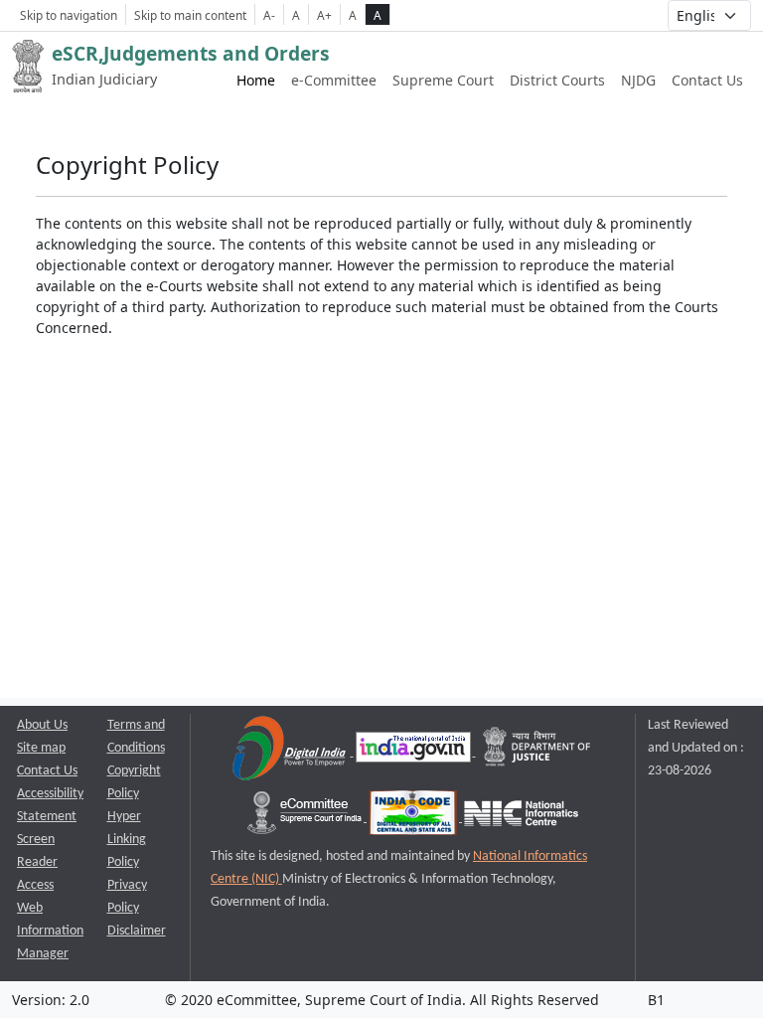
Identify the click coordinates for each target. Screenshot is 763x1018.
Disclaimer (136, 931)
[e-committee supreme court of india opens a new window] (306, 817)
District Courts (557, 80)
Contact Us (707, 80)
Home (255, 80)
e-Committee (334, 80)
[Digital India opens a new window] (291, 752)
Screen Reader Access (37, 862)
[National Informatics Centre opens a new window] (521, 817)
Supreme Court (443, 80)
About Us (42, 725)
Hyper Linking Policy (126, 839)
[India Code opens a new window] (414, 817)
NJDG (638, 80)
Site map (41, 748)
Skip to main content (190, 15)
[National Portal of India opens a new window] (415, 752)
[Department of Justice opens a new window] (537, 752)
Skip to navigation (68, 15)
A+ (324, 15)
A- (269, 15)
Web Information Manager (50, 931)
